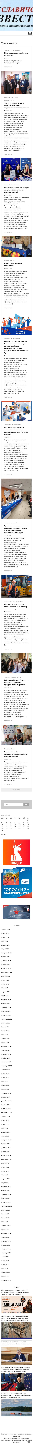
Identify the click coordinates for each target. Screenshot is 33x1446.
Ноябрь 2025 (5, 964)
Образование (8, 601)
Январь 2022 (5, 1144)
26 (11, 828)
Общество (7, 338)
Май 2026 (4, 941)
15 (23, 824)
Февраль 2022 (6, 1140)
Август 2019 (5, 1257)
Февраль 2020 (6, 1233)
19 (10, 826)
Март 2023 (5, 1089)
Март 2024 (5, 1042)
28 (19, 828)
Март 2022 (5, 1136)
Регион (16, 97)
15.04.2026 (8, 356)
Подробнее (8, 67)
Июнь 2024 (5, 1031)
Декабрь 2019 (6, 1241)
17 (2, 826)
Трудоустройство (16, 50)
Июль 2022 (5, 1120)
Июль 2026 (5, 933)
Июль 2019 (5, 1261)
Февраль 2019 (6, 1280)
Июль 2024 (5, 1027)
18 (6, 826)
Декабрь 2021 (6, 1148)
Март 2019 (4, 1276)
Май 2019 (4, 1268)
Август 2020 (5, 1210)
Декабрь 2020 (6, 1194)
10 (2, 824)
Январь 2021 (5, 1190)
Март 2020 (5, 1229)
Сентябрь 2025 (6, 972)
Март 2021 (4, 1183)
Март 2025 (5, 996)
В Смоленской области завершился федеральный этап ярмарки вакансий (15, 754)
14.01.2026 (8, 535)
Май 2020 (4, 1222)
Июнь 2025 (5, 984)
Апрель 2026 (5, 945)
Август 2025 (5, 976)
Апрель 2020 (5, 1225)
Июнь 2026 (5, 937)
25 (7, 828)
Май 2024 (4, 1035)
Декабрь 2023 (6, 1054)
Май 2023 (4, 1081)
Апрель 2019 (5, 1272)
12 (10, 824)
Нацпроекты (7, 424)
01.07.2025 (8, 759)
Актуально (7, 50)
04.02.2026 (8, 437)
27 (15, 828)
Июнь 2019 (5, 1264)
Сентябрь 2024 (6, 1019)
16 (28, 824)
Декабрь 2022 (6, 1101)
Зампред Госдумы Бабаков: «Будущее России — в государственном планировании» (16, 105)
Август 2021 (5, 1163)
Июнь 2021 (5, 1171)
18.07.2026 (8, 195)
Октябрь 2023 (6, 1062)
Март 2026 (5, 949)
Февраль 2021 (6, 1187)
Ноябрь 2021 (5, 1151)
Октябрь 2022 (6, 1109)
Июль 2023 (5, 1074)
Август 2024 (5, 1023)
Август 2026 (5, 929)
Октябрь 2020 (6, 1202)
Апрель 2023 (5, 1085)
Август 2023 (5, 1070)
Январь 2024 (5, 1050)
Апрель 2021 (5, 1179)
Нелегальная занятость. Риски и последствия (16, 54)
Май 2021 (4, 1175)
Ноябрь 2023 (5, 1058)
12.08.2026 (8, 58)
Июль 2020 (5, 1214)
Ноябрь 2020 (5, 1198)
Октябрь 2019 (6, 1249)
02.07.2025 (8, 687)
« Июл (3, 834)
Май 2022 (4, 1128)
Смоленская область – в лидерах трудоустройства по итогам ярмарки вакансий (16, 189)
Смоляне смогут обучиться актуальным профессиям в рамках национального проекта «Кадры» (16, 430)
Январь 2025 (5, 1003)
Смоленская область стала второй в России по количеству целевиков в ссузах (15, 606)
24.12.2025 (8, 612)
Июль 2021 (5, 1167)
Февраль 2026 (6, 953)
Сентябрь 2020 (6, 1206)
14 (19, 824)
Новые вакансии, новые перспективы (13, 264)
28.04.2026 (8, 268)
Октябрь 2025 (6, 968)
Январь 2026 (5, 957)
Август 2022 (5, 1116)
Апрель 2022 (5, 1132)
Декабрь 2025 (6, 960)
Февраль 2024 (6, 1046)
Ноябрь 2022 (5, 1105)
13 (15, 824)
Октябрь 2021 (6, 1155)
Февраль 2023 (6, 1093)
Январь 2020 (5, 1237)
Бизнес (6, 97)
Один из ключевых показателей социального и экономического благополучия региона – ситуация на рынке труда (16, 529)
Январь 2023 (5, 1097)
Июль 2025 (5, 980)
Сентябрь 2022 (6, 1112)
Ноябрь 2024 (5, 1011)
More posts (16, 789)
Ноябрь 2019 (5, 1245)
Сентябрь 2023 (6, 1066)
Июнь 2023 (5, 1077)
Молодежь (7, 677)
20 (15, 826)
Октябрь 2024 (6, 1015)
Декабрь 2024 (6, 1007)
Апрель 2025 (5, 992)
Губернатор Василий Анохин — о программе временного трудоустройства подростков (16, 682)
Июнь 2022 (5, 1124)
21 (19, 826)
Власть (11, 97)
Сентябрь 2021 (6, 1159)
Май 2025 (4, 988)
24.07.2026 (8, 111)
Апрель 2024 (5, 1038)
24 (2, 828)
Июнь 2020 (5, 1218)
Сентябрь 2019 (6, 1253)
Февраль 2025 (6, 999)
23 (28, 826)
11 (6, 824)
